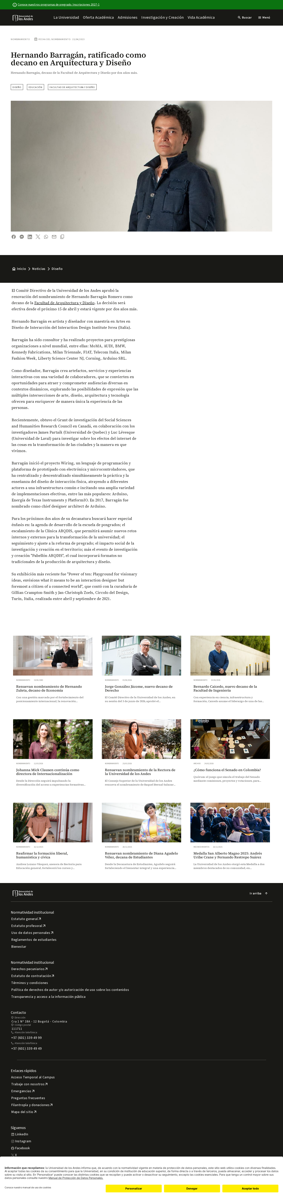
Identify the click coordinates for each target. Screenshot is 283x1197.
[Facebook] (14, 237)
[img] (23, 18)
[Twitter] (38, 237)
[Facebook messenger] (22, 237)
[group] (53, 672)
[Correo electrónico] (54, 237)
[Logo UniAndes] (23, 18)
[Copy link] (62, 237)
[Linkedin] (30, 237)
